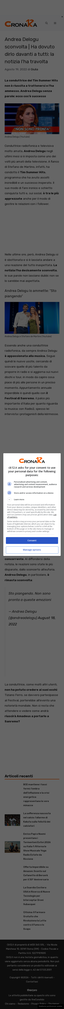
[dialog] (32, 504)
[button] (32, 499)
